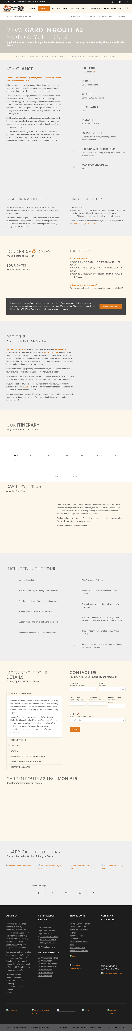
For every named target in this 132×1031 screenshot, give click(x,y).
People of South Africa (79, 951)
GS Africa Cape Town (46, 947)
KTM (14, 942)
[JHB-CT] (50, 871)
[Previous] (12, 515)
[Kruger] (113, 871)
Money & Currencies (78, 927)
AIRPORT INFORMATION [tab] (21, 767)
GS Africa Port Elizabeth (48, 964)
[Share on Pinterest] (66, 892)
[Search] (127, 8)
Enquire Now (7, 2)
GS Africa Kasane (45, 976)
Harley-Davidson (13, 939)
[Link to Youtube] (120, 2)
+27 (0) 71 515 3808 (48, 940)
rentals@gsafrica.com (49, 937)
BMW (24, 936)
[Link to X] (123, 2)
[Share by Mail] (93, 892)
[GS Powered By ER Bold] (14, 8)
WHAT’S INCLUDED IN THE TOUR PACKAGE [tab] (28, 756)
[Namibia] (18, 871)
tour (24, 930)
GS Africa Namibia (45, 973)
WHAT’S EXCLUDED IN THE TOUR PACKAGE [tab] (28, 762)
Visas (72, 945)
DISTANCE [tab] (15, 745)
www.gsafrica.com (48, 943)
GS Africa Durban (45, 961)
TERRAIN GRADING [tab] (18, 740)
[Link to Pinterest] (127, 2)
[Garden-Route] (82, 871)
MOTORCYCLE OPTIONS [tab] (21, 694)
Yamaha (23, 939)
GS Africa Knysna (45, 970)
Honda (9, 942)
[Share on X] (52, 892)
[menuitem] (32, 8)
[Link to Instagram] (112, 2)
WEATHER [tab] (15, 751)
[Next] (44, 515)
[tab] (15, 450)
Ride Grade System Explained (85, 224)
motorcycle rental (13, 930)
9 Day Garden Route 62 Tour (18, 16)
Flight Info (74, 933)
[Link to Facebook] (116, 2)
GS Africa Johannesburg (48, 958)
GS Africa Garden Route (47, 967)
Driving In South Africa (79, 930)
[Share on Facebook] (39, 892)
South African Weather (79, 942)
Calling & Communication (80, 924)
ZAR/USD (105, 969)
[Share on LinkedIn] (79, 892)
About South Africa (77, 948)
